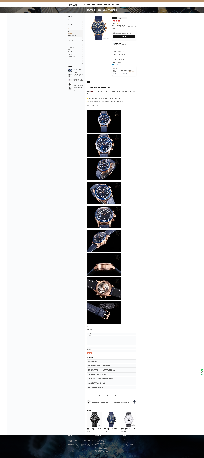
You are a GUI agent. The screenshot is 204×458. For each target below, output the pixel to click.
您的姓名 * (89, 345)
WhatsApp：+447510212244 (129, 439)
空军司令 (107, 431)
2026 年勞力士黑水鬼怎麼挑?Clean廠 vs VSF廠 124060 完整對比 (101, 443)
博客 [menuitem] (113, 4)
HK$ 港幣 (119, 18)
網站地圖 (110, 455)
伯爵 (68, 19)
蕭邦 (68, 63)
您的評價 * (89, 335)
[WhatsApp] (132, 395)
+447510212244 (131, 71)
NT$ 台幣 (114, 18)
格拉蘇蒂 (69, 42)
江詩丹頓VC (70, 47)
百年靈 (69, 54)
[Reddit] (124, 395)
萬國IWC (69, 61)
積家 (68, 58)
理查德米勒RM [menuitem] (107, 4)
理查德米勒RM (70, 51)
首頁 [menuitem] (84, 4)
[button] (111, 361)
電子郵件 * (89, 349)
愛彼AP (69, 40)
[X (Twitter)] (99, 395)
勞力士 (69, 21)
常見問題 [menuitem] (117, 4)
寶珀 (89, 431)
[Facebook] (91, 395)
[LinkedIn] (116, 395)
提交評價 (89, 353)
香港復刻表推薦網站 (103, 455)
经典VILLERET (124, 431)
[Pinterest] (107, 395)
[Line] (130, 456)
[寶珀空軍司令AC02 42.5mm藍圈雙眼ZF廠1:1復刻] (111, 419)
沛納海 (69, 49)
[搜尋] (135, 4)
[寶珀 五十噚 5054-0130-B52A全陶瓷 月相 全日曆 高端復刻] (94, 419)
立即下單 (124, 36)
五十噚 (88, 431)
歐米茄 (69, 44)
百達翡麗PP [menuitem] (99, 4)
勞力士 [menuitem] (93, 4)
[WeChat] (132, 456)
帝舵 (68, 38)
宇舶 (68, 26)
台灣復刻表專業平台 (95, 455)
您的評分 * (89, 331)
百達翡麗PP (70, 56)
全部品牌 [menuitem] (88, 4)
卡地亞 (69, 24)
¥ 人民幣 (124, 18)
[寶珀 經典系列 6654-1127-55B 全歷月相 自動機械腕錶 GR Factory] (128, 419)
